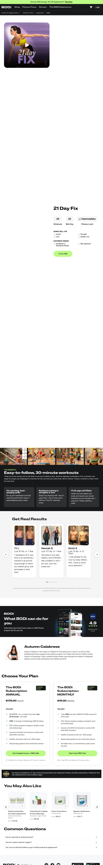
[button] (46, 582)
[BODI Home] (7, 7)
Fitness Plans (29, 7)
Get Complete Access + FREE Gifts (26, 753)
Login (98, 7)
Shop (17, 7)
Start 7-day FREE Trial (77, 753)
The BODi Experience (60, 7)
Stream (43, 7)
